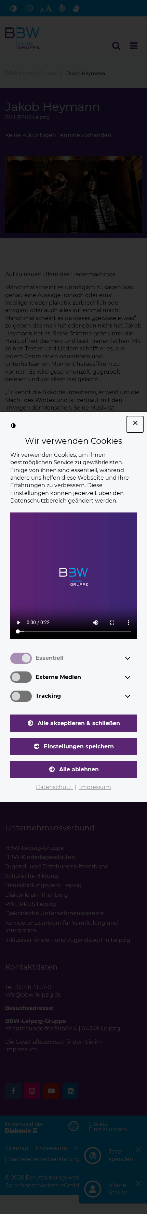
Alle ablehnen (79, 769)
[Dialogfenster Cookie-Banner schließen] (135, 424)
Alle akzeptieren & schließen (79, 723)
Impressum (95, 787)
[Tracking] (134, 696)
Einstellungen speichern (79, 746)
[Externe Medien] (134, 677)
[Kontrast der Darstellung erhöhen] (13, 425)
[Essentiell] (134, 658)
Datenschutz (54, 787)
